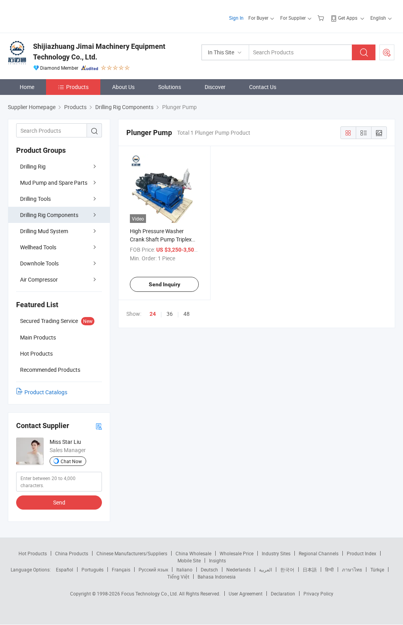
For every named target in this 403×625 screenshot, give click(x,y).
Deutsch (209, 569)
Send (59, 502)
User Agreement (246, 593)
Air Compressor (39, 279)
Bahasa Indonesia (217, 576)
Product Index (361, 553)
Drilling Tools (35, 198)
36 (169, 313)
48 (186, 313)
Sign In (236, 18)
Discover (215, 87)
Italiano (184, 569)
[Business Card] (99, 426)
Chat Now (71, 461)
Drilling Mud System (44, 231)
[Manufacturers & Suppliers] (58, 15)
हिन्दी (329, 569)
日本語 (310, 569)
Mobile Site (189, 560)
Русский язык (153, 569)
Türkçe (377, 569)
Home (27, 87)
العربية (265, 569)
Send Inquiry (164, 284)
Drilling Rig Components (49, 215)
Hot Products (32, 553)
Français (121, 569)
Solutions (169, 87)
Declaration (283, 593)
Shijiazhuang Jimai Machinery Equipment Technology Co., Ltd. (99, 51)
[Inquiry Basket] (322, 18)
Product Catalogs (45, 392)
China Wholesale (193, 553)
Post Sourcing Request (386, 52)
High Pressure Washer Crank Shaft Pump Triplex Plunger (161, 239)
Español (64, 569)
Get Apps (348, 18)
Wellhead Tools (38, 247)
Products (77, 87)
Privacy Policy (318, 593)
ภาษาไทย (352, 569)
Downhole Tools (39, 263)
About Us (123, 87)
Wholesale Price (236, 553)
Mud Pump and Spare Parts (53, 182)
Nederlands (238, 569)
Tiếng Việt (178, 576)
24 (153, 314)
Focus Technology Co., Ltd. (150, 593)
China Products (71, 553)
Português (92, 569)
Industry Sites (276, 553)
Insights (217, 560)
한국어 (287, 569)
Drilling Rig (33, 166)
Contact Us (262, 87)
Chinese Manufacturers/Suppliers (131, 553)
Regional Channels (318, 553)
